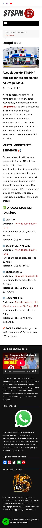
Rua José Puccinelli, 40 (26, 276)
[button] (5, 521)
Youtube (11, 3)
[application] (21, 363)
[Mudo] (33, 371)
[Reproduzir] (5, 371)
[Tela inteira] (36, 371)
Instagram (7, 3)
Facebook (3, 3)
